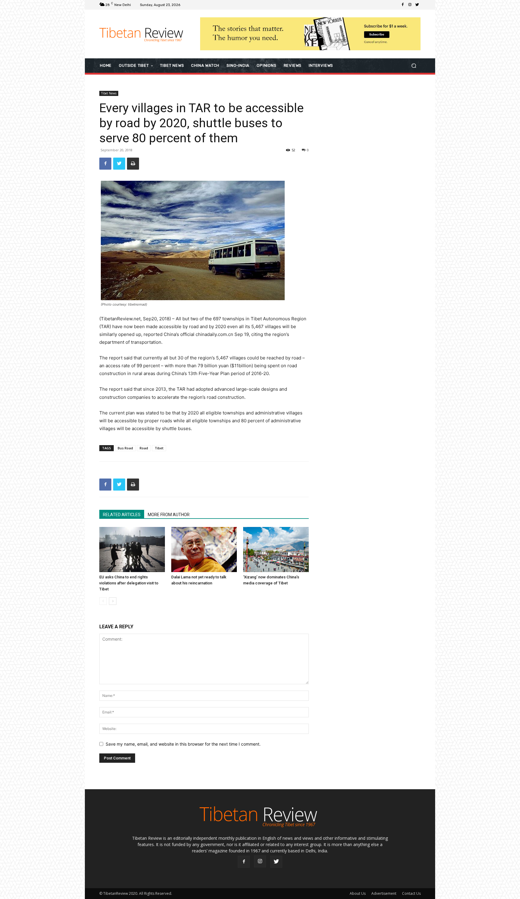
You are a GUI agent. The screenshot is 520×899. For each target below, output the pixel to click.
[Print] (133, 164)
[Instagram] (409, 4)
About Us (358, 893)
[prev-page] (103, 601)
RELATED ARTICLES (122, 514)
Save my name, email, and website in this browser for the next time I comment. (183, 744)
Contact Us (411, 893)
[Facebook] (402, 4)
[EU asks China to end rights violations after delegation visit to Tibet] (132, 549)
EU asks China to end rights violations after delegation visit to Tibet (128, 583)
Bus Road (125, 448)
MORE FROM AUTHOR (169, 514)
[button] (414, 65)
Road (144, 448)
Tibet (159, 448)
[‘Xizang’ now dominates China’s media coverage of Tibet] (276, 549)
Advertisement (383, 893)
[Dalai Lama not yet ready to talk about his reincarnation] (204, 549)
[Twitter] (417, 4)
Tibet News (108, 93)
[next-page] (112, 601)
